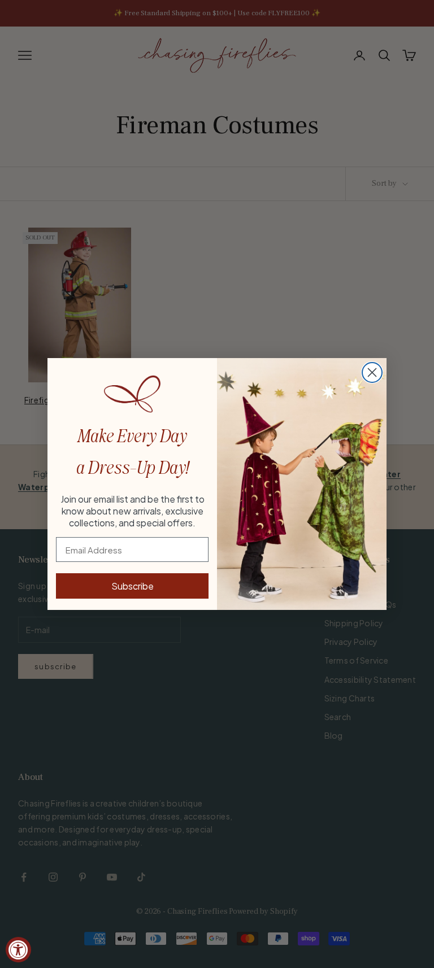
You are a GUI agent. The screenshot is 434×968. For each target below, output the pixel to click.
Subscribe (132, 586)
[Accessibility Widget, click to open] (18, 949)
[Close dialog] (372, 372)
